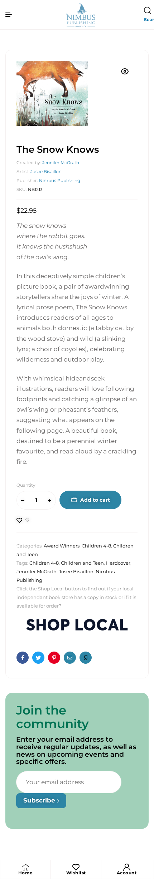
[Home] (25, 867)
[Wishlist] (76, 867)
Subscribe (40, 800)
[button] (125, 71)
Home (25, 872)
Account (127, 872)
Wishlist (76, 872)
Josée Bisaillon (46, 171)
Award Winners (62, 546)
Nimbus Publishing (59, 180)
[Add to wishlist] (22, 520)
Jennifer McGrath (60, 162)
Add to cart (95, 500)
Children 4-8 (96, 546)
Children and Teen (82, 563)
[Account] (126, 867)
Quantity (25, 485)
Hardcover (118, 563)
